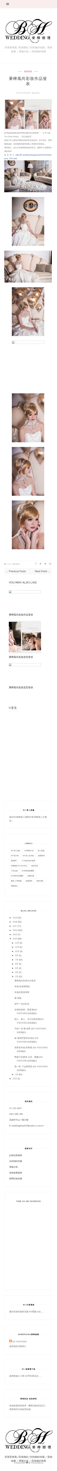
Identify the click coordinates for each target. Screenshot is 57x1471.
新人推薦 (41, 850)
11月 (17, 947)
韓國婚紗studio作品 (19, 866)
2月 (16, 976)
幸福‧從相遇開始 (22, 986)
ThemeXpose (37, 1462)
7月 (16, 959)
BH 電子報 (15, 856)
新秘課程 (29, 881)
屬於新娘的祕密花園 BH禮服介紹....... (26, 1311)
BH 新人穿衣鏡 (28, 856)
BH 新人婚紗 (15, 850)
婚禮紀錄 (31, 876)
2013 (15, 1078)
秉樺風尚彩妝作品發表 (21, 614)
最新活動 (39, 881)
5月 (16, 968)
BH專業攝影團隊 (28, 871)
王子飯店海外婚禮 (28, 861)
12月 (17, 942)
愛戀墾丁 (14, 861)
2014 (15, 938)
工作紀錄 (14, 871)
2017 (15, 926)
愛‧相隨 (17, 998)
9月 (16, 955)
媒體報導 (41, 856)
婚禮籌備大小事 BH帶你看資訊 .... (25, 1376)
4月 (16, 972)
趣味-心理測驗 (16, 881)
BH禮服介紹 (29, 850)
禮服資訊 (14, 886)
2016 (15, 930)
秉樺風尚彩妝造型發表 (21, 656)
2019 (15, 917)
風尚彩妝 (28, 71)
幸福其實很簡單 (21, 992)
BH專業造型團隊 (17, 876)
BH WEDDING (25, 93)
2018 (15, 921)
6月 (16, 963)
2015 (15, 934)
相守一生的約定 (21, 1003)
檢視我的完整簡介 (17, 1346)
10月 (17, 951)
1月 (16, 1074)
